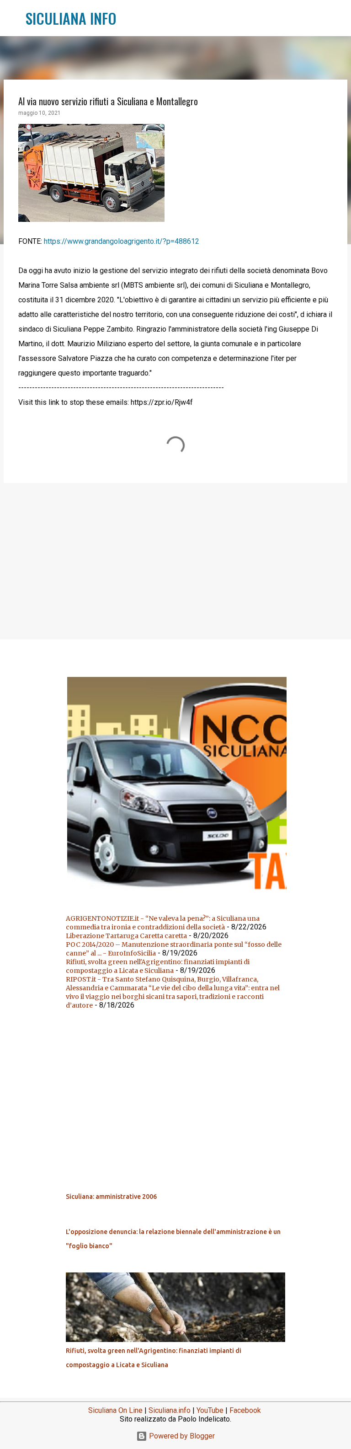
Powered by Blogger (181, 1436)
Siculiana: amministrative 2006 (111, 1196)
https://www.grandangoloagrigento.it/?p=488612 (121, 241)
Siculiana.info (170, 1410)
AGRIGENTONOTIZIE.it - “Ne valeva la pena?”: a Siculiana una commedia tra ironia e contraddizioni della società (163, 922)
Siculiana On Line (115, 1410)
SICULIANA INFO (71, 18)
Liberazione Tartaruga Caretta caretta (126, 936)
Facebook (245, 1410)
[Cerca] (129, 18)
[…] (179, 895)
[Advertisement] (175, 561)
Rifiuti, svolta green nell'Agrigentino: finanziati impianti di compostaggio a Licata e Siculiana (158, 966)
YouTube (210, 1410)
